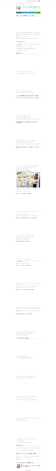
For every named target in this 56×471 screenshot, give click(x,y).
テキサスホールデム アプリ (28, 470)
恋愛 (20, 2)
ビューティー (24, 2)
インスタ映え (23, 10)
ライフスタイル (28, 2)
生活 (29, 10)
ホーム (17, 2)
